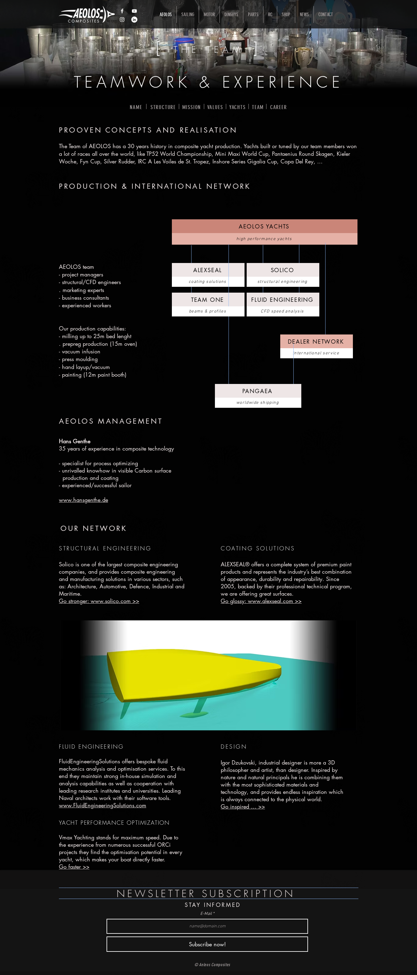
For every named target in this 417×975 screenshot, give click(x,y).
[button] (208, 675)
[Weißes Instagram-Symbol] (122, 19)
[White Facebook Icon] (122, 11)
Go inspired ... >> (243, 806)
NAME (136, 107)
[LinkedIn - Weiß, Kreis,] (134, 19)
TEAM (258, 107)
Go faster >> (74, 866)
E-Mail (206, 914)
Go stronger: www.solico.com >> (99, 600)
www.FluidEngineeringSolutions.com (102, 805)
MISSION (191, 107)
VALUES (215, 107)
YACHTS (237, 107)
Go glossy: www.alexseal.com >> (261, 600)
